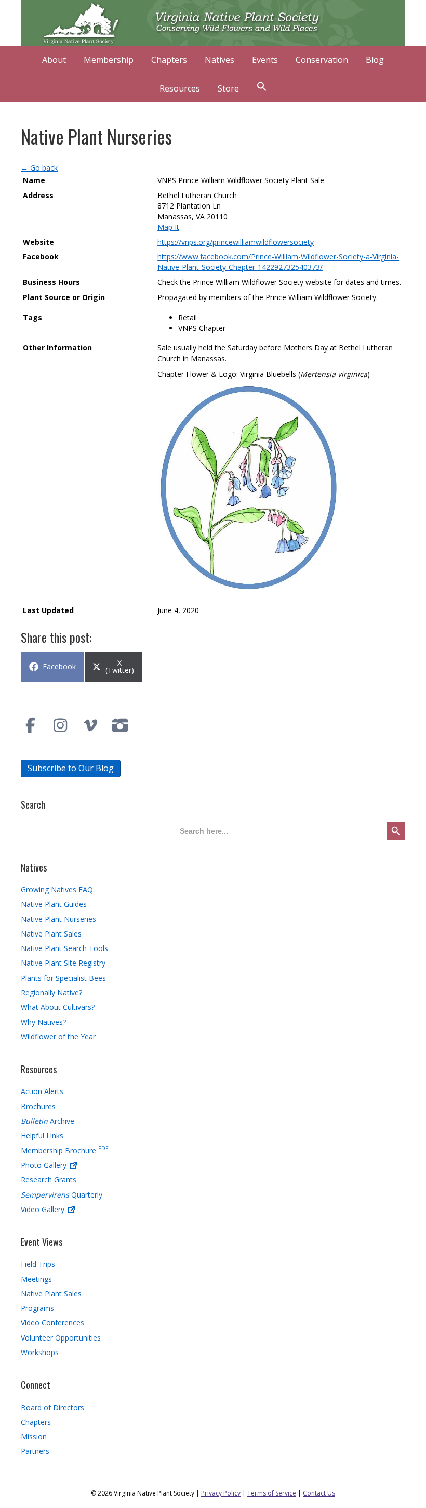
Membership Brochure (64, 1150)
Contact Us (319, 1493)
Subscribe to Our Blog (71, 768)
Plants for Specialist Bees (63, 978)
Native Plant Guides (54, 904)
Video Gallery (43, 1209)
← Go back (39, 168)
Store (228, 88)
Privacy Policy (221, 1493)
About (54, 60)
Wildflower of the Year (58, 1037)
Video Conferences (52, 1323)
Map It (168, 227)
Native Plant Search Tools (64, 948)
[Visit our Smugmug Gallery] (120, 725)
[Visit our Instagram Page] (61, 725)
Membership (109, 60)
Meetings (36, 1279)
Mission (34, 1436)
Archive (47, 1121)
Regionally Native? (51, 992)
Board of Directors (52, 1407)
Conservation (322, 60)
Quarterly (61, 1195)
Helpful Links (42, 1135)
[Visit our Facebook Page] (31, 725)
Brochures (38, 1106)
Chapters (169, 60)
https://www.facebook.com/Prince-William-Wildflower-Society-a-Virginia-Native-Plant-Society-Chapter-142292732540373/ (278, 262)
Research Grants (48, 1180)
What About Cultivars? (58, 1007)
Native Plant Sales (51, 934)
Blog (375, 60)
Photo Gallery (45, 1165)
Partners (35, 1451)
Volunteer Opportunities (61, 1338)
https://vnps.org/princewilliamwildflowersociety (235, 242)
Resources (179, 88)
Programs (37, 1308)
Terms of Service (271, 1493)
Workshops (40, 1352)
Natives (219, 60)
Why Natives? (43, 1022)
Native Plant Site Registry (63, 963)
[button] (262, 87)
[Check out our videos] (90, 725)
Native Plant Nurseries (58, 919)
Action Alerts (42, 1091)
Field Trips (38, 1264)
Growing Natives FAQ (57, 889)
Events (265, 60)
